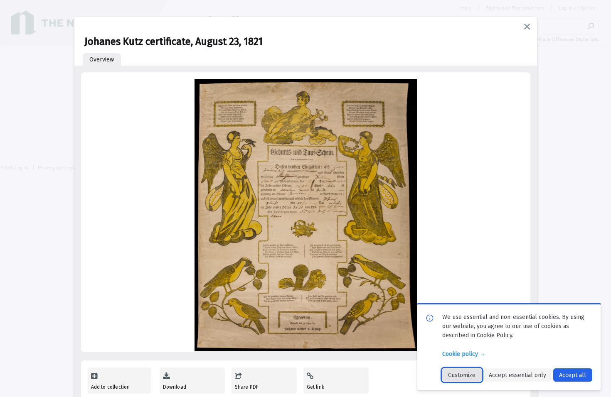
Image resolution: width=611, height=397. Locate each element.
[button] (527, 27)
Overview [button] (101, 59)
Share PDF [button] (247, 387)
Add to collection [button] (110, 387)
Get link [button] (315, 387)
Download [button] (174, 387)
